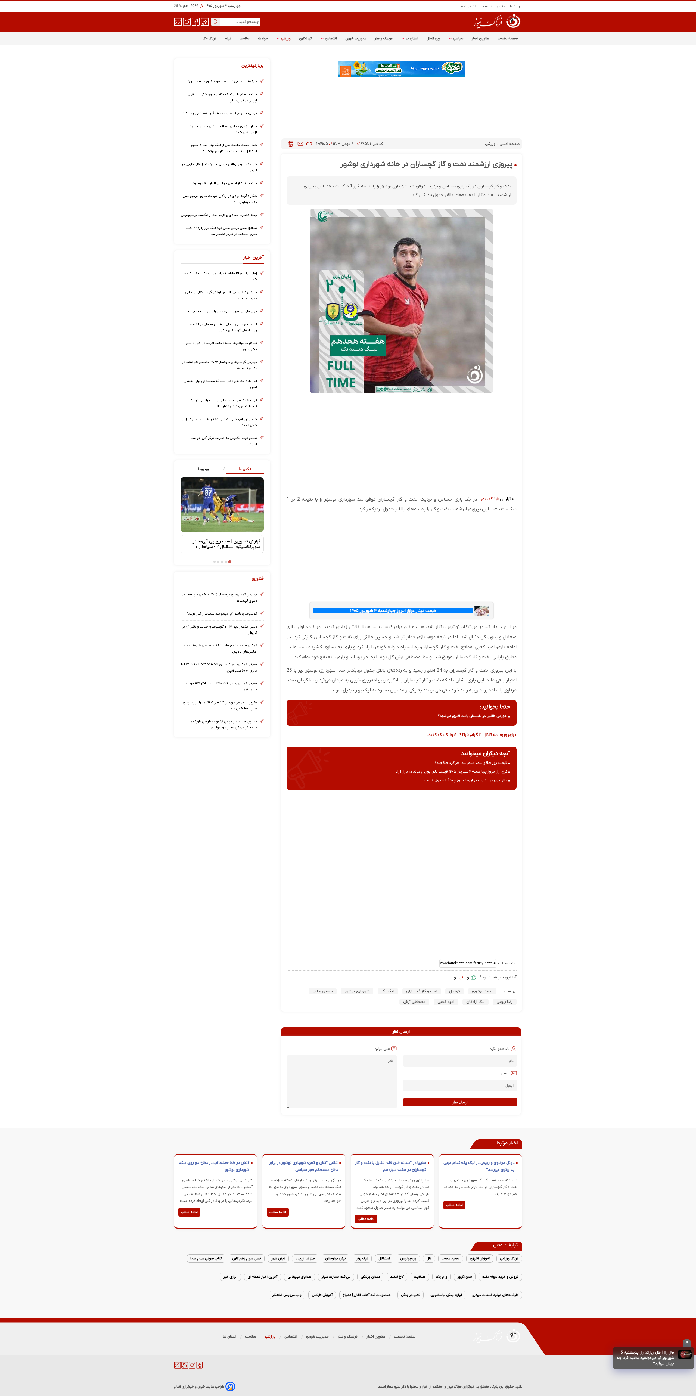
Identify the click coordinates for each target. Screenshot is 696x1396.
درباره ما (516, 6)
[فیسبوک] (196, 21)
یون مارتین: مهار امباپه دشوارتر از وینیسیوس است (220, 311)
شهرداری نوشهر (357, 991)
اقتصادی (330, 38)
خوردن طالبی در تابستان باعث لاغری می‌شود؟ (472, 716)
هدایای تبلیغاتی (299, 1276)
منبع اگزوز (465, 1276)
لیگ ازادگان (475, 1001)
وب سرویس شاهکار (287, 1295)
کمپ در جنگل (410, 1295)
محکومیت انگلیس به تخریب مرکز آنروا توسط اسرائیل (224, 441)
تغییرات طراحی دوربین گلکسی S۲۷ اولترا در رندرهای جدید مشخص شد (220, 705)
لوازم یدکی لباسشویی (446, 1295)
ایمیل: (504, 1073)
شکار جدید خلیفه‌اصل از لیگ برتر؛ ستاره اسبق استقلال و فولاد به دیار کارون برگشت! (224, 148)
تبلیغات (486, 6)
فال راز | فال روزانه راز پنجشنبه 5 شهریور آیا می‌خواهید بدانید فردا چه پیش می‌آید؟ (645, 1358)
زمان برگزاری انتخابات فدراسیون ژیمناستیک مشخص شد (219, 276)
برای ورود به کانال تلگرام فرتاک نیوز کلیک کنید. (471, 735)
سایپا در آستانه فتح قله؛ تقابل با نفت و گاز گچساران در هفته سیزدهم (390, 1166)
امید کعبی (445, 1001)
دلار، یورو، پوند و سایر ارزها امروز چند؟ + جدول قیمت (465, 780)
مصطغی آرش (414, 1001)
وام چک (441, 1276)
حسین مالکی (322, 991)
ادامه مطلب (454, 1205)
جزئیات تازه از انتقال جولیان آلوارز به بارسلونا (224, 183)
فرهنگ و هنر (384, 38)
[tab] (243, 469)
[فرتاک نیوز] (496, 29)
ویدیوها (203, 469)
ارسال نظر (460, 1102)
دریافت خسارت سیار (336, 1276)
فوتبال (454, 991)
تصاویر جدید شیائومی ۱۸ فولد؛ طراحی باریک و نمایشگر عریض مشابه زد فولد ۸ (223, 724)
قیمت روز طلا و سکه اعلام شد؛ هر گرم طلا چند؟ (470, 763)
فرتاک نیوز (490, 499)
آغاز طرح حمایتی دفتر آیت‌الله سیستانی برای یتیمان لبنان (220, 384)
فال (429, 1258)
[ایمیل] (300, 144)
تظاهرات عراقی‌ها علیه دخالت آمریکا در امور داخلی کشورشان (221, 346)
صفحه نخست (508, 38)
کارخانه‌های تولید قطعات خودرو (495, 1295)
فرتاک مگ (209, 38)
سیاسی (458, 38)
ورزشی (285, 38)
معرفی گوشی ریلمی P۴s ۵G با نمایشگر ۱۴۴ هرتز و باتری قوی (221, 686)
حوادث (263, 38)
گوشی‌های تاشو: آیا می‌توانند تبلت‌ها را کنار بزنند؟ (221, 613)
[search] (215, 22)
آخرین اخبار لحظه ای (262, 1276)
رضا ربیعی (505, 1001)
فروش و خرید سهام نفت (500, 1276)
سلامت (245, 38)
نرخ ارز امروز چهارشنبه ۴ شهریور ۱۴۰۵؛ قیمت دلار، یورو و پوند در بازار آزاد (451, 771)
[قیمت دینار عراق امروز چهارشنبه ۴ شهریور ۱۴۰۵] (481, 611)
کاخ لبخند (397, 1276)
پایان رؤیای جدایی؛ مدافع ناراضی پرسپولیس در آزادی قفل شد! (222, 129)
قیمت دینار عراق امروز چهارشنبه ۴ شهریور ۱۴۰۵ (393, 610)
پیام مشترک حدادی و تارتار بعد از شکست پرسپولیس (219, 215)
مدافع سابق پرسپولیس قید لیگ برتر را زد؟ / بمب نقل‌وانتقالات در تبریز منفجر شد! (221, 231)
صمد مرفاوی (482, 991)
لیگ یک (387, 991)
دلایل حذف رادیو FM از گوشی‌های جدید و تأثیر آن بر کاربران (219, 629)
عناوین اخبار (480, 38)
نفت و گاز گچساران (421, 991)
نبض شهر (278, 1258)
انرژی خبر (230, 1276)
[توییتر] (178, 21)
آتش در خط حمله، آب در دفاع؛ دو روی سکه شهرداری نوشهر (214, 1166)
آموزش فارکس (322, 1295)
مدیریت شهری (355, 38)
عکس (501, 6)
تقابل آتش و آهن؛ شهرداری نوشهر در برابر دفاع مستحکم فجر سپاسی (303, 1166)
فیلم (228, 38)
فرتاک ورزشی (509, 1258)
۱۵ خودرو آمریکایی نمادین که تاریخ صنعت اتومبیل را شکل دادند (219, 422)
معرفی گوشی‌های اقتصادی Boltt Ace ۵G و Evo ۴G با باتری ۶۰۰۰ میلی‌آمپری (219, 667)
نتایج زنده (468, 6)
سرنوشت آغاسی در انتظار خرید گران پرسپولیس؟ (222, 81)
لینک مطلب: (506, 963)
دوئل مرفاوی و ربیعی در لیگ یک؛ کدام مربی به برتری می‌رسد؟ (478, 1166)
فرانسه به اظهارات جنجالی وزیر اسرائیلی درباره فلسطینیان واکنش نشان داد (224, 403)
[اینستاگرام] (187, 21)
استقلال (384, 1258)
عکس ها (245, 469)
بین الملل (433, 38)
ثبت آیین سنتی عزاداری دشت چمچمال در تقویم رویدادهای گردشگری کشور (223, 327)
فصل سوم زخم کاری (246, 1258)
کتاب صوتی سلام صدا (206, 1258)
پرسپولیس (408, 1258)
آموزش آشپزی (480, 1258)
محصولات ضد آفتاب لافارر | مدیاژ (367, 1295)
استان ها (411, 38)
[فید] (205, 21)
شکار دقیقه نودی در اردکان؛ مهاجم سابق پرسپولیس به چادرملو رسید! (219, 199)
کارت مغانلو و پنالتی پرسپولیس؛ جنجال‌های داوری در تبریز (219, 167)
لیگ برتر (362, 1258)
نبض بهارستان (335, 1258)
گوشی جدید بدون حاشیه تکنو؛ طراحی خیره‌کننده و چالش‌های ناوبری (220, 648)
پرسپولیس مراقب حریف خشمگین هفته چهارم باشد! (219, 113)
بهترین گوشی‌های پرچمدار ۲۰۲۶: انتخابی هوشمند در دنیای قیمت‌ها (219, 365)
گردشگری (305, 38)
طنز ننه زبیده (305, 1258)
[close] (687, 1343)
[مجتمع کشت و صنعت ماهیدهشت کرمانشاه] (401, 69)
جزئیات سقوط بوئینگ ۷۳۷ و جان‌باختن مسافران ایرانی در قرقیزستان (222, 97)
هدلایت (419, 1276)
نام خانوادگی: (499, 1049)
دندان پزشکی (370, 1276)
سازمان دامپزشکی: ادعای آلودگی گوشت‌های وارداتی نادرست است (221, 295)
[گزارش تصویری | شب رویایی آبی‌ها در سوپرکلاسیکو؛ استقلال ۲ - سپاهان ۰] (222, 504)
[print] (291, 144)
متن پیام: (382, 1049)
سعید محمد (450, 1258)
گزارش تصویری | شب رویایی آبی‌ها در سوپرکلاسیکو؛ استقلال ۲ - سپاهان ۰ (226, 544)
